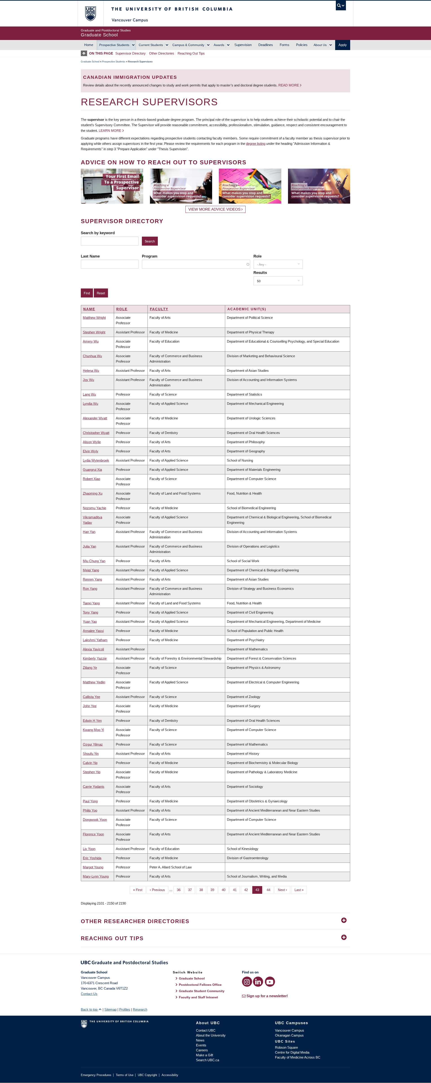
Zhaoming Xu (92, 493)
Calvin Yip (90, 763)
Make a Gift (204, 1055)
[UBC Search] (341, 5)
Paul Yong (90, 801)
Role (257, 256)
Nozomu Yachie (94, 508)
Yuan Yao (90, 621)
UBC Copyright (147, 1075)
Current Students (151, 45)
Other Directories (161, 53)
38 (202, 890)
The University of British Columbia (90, 13)
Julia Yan (89, 546)
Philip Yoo (90, 810)
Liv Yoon (89, 849)
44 (270, 890)
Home (88, 45)
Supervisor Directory (130, 53)
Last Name (90, 256)
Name (89, 309)
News (200, 1040)
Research (140, 1009)
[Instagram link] (247, 982)
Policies (302, 45)
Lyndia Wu (90, 403)
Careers (202, 1050)
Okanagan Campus (289, 1035)
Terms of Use (124, 1075)
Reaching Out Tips (191, 53)
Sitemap (110, 1009)
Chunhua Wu (92, 356)
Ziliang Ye (90, 667)
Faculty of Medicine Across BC (297, 1057)
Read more (289, 85)
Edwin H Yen (92, 720)
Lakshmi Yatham (95, 640)
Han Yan (89, 532)
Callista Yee (91, 697)
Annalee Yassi (93, 631)
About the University (211, 1035)
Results (260, 273)
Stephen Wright (94, 332)
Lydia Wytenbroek (96, 460)
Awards (219, 45)
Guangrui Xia (92, 469)
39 (214, 890)
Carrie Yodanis (93, 786)
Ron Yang (90, 588)
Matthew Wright (94, 317)
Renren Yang (92, 579)
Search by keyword (98, 233)
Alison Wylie (92, 442)
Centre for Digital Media (292, 1052)
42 (247, 890)
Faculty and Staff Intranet (198, 997)
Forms (284, 45)
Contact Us (89, 994)
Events (201, 1045)
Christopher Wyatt (96, 433)
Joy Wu (88, 380)
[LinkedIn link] (258, 982)
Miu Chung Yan (94, 561)
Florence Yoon (93, 834)
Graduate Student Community (201, 991)
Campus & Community (188, 45)
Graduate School (90, 61)
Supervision (243, 45)
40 (225, 890)
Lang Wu (89, 394)
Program (149, 256)
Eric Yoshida (92, 858)
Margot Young (93, 867)
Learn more (110, 130)
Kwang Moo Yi (93, 730)
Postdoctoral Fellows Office (200, 984)
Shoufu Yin (91, 753)
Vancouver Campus (289, 1030)
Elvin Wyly (90, 451)
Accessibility (170, 1075)
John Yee (90, 706)
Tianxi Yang (91, 603)
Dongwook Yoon (95, 819)
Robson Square (286, 1047)
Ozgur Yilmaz (93, 744)
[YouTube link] (270, 982)
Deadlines (265, 45)
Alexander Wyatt (95, 418)
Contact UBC (206, 1030)
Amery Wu (91, 341)
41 (236, 890)
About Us (320, 45)
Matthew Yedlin (94, 682)
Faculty (159, 309)
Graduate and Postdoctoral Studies (215, 963)
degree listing (255, 143)
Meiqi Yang (91, 570)
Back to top (89, 1009)
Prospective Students (114, 45)
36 (180, 890)
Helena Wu (91, 370)
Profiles (124, 1009)
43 (258, 890)
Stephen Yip (91, 772)
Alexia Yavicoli (93, 649)
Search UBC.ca (207, 1060)
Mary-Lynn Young (96, 876)
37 (191, 890)
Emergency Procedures (96, 1075)
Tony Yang (90, 612)
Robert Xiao (91, 479)
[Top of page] (85, 53)
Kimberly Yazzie (95, 658)
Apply (343, 45)
